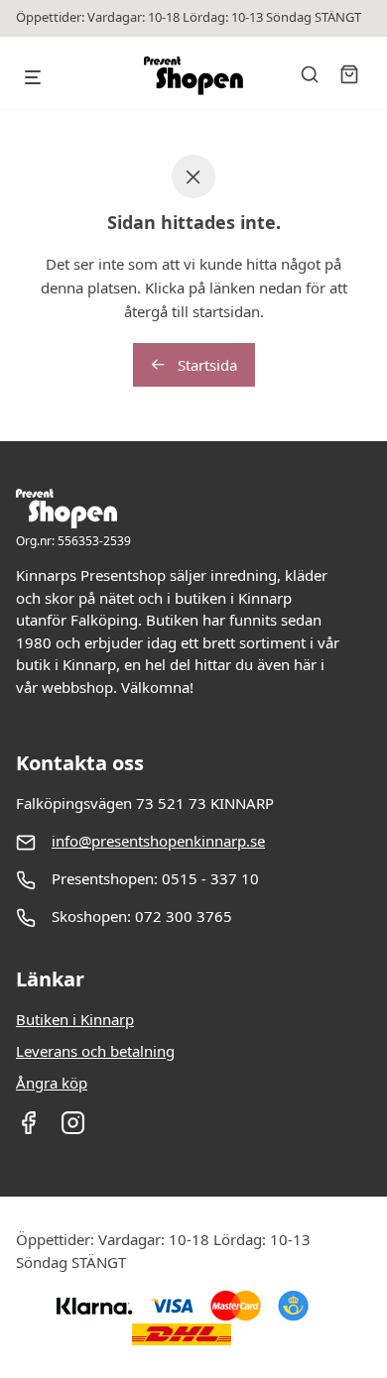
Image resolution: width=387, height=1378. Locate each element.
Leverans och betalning (95, 1051)
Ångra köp (51, 1082)
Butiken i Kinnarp (75, 1019)
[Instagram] (73, 1129)
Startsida (205, 365)
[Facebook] (28, 1129)
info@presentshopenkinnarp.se (158, 841)
